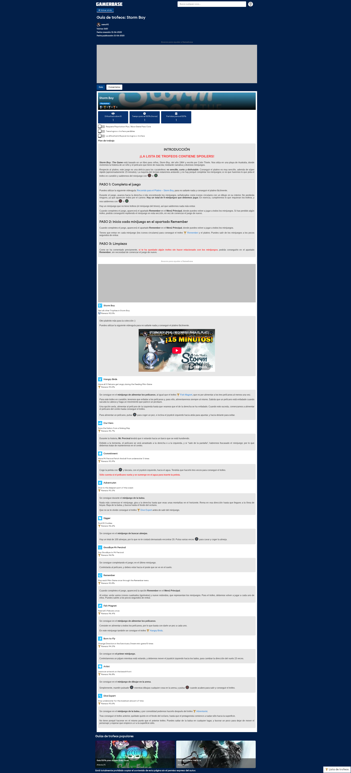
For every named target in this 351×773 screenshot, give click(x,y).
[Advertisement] (177, 64)
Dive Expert (146, 510)
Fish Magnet (186, 395)
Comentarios (114, 87)
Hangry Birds (156, 630)
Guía (101, 87)
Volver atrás (106, 10)
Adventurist (201, 711)
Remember (192, 233)
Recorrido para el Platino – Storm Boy (155, 190)
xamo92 (105, 25)
